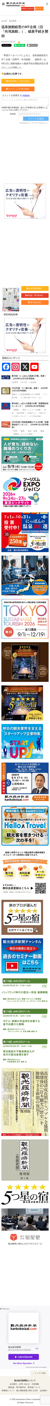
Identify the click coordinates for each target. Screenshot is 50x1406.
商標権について (8, 1390)
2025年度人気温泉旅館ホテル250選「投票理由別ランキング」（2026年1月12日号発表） (30, 424)
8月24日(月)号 (11, 314)
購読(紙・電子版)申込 (28, 8)
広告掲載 (35, 1384)
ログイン (40, 8)
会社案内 (13, 1384)
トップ (4, 21)
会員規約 (43, 1390)
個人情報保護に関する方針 (27, 1390)
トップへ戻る (40, 1373)
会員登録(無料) (35, 288)
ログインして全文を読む (19, 89)
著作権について (34, 1387)
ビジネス (12, 21)
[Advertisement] (25, 153)
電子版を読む (36, 302)
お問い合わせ (24, 1384)
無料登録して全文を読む (19, 81)
